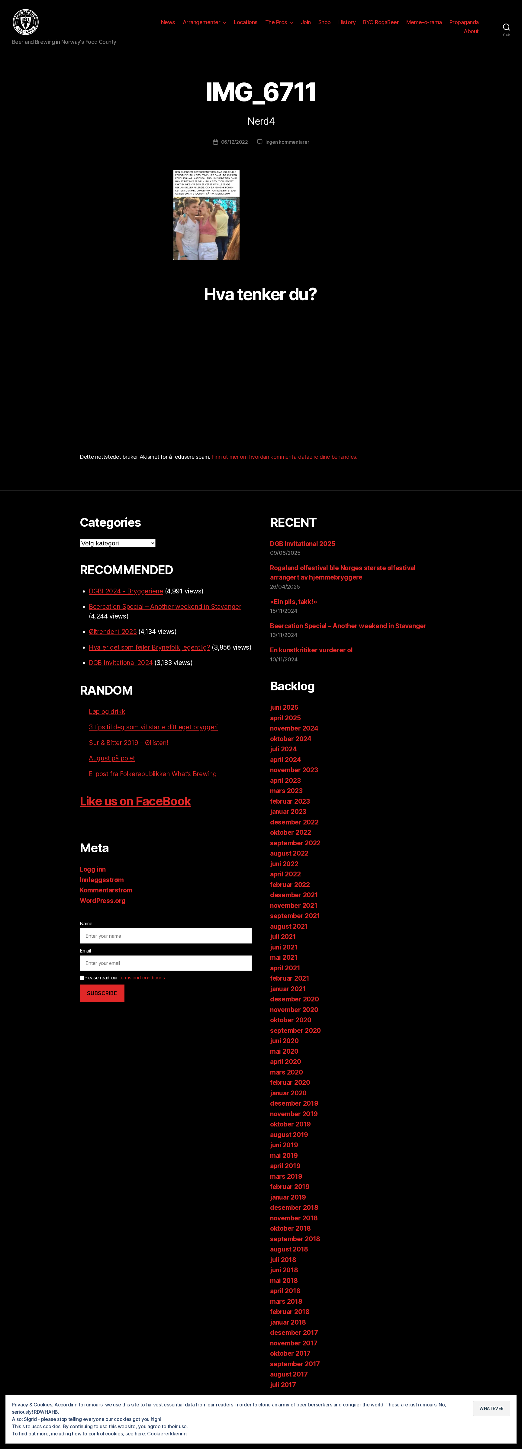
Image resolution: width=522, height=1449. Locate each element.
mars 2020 (286, 1072)
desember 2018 (294, 1207)
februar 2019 (290, 1186)
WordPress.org (103, 900)
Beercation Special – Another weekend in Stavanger (165, 606)
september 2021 (295, 916)
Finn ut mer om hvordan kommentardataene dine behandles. (284, 457)
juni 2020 (284, 1041)
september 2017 (295, 1364)
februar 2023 (290, 801)
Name (86, 923)
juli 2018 (283, 1260)
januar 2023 (288, 811)
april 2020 (285, 1061)
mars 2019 (286, 1176)
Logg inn (93, 869)
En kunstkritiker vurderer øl (311, 650)
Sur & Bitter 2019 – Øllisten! (128, 743)
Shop (324, 22)
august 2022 (289, 853)
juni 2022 (284, 864)
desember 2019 (294, 1103)
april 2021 (285, 968)
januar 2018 (288, 1322)
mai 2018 (284, 1280)
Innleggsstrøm (102, 880)
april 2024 (285, 759)
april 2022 (285, 874)
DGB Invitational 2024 (121, 663)
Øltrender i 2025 (113, 631)
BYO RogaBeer (381, 22)
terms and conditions (142, 978)
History (347, 22)
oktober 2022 (290, 832)
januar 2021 (288, 989)
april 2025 (285, 718)
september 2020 (295, 1030)
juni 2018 (284, 1270)
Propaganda (464, 22)
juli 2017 (283, 1385)
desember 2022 (294, 822)
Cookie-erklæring (167, 1434)
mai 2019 (284, 1155)
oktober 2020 (290, 1020)
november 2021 (293, 905)
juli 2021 (283, 936)
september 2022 (295, 843)
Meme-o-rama (424, 22)
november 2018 (294, 1218)
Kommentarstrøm (106, 890)
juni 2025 (284, 707)
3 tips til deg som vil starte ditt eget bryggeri (153, 727)
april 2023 (285, 780)
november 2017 (293, 1343)
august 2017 (289, 1374)
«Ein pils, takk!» (293, 602)
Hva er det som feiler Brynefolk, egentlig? (149, 647)
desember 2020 (294, 999)
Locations (246, 22)
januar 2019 (288, 1197)
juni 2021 (284, 947)
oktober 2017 (290, 1353)
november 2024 (294, 728)
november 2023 (294, 770)
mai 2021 (284, 957)
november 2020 (294, 1010)
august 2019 (289, 1135)
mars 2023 (286, 791)
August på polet (112, 758)
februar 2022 (290, 884)
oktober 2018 (290, 1228)
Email (85, 951)
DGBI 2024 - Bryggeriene (126, 591)
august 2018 (289, 1249)
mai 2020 (284, 1051)
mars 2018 (286, 1301)
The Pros (276, 22)
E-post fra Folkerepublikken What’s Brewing (153, 774)
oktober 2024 (290, 739)
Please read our (124, 978)
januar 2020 (288, 1093)
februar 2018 (290, 1312)
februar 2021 (289, 978)
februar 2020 (290, 1082)
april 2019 (285, 1166)
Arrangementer (202, 22)
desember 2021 (294, 895)
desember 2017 (294, 1332)
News (168, 22)
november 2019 (294, 1114)
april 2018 (285, 1291)
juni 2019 (284, 1145)
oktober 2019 (290, 1124)
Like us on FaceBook (135, 801)
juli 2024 (283, 749)
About (471, 31)
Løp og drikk (107, 711)
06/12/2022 (234, 142)
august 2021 (289, 926)
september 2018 (295, 1239)
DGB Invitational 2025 (302, 544)
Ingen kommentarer (287, 142)
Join (306, 22)
